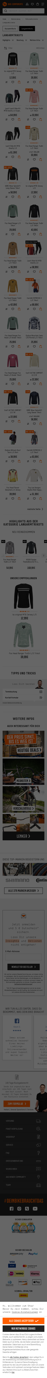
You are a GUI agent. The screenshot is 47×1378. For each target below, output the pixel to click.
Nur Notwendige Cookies (23, 1328)
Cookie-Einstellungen (25, 1312)
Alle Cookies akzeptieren (21, 1321)
